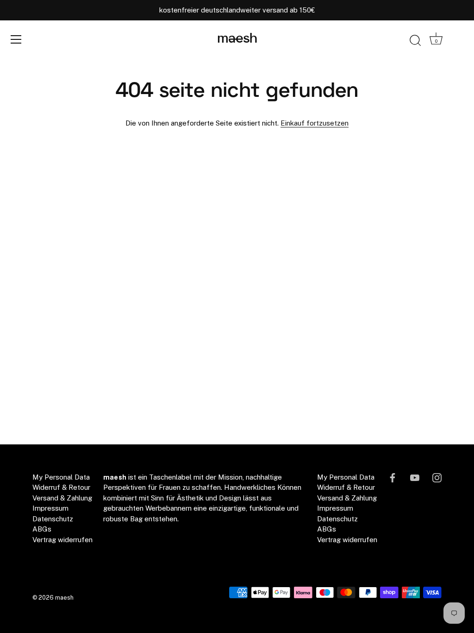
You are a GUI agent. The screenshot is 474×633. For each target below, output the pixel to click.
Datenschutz (52, 519)
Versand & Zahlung (62, 498)
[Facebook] (392, 477)
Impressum (50, 508)
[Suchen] (415, 41)
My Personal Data (61, 477)
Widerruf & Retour (61, 487)
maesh (237, 39)
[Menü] (16, 39)
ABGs (41, 529)
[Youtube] (414, 477)
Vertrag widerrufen (62, 540)
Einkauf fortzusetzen (315, 123)
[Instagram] (437, 477)
